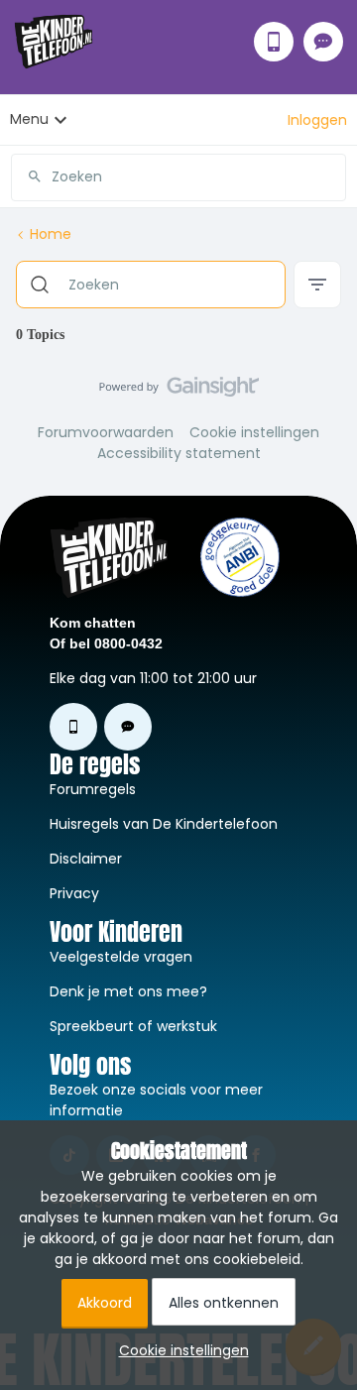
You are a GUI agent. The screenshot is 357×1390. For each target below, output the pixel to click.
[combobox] (178, 169)
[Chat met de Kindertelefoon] (323, 41)
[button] (317, 120)
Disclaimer (86, 859)
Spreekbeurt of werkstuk (133, 1026)
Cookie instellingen (254, 432)
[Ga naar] (27, 176)
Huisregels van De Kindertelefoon (164, 824)
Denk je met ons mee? (128, 991)
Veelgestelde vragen (121, 957)
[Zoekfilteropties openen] (317, 284)
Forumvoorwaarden (106, 432)
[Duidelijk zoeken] (330, 176)
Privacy (74, 893)
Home (50, 234)
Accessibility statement (179, 453)
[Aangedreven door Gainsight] (179, 391)
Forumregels (93, 789)
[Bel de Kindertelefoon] (274, 41)
